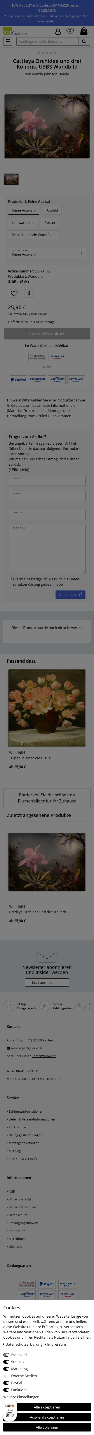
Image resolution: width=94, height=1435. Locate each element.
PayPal (16, 1382)
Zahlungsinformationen (25, 1111)
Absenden (67, 594)
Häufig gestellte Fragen (25, 1135)
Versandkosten (38, 314)
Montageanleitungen (23, 1143)
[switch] (10, 1414)
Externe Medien (24, 1375)
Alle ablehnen (47, 1427)
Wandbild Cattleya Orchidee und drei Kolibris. (38, 909)
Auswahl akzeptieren (47, 1417)
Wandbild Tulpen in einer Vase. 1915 (30, 755)
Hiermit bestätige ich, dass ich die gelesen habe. (46, 582)
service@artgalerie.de (27, 1048)
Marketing (19, 1368)
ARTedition (16, 1239)
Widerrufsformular (22, 1207)
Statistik (17, 1361)
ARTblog (14, 1151)
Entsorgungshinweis (23, 1223)
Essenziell (19, 1354)
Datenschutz (17, 1215)
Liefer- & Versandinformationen (31, 1119)
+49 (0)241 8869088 (24, 1071)
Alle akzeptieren (47, 1407)
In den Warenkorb (47, 334)
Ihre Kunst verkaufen (24, 1159)
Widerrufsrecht (19, 1199)
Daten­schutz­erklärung (24, 1344)
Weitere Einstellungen (21, 1396)
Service (13, 1097)
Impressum (16, 1231)
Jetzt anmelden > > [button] (47, 982)
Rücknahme (17, 1127)
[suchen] (84, 41)
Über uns (15, 1246)
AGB (11, 1191)
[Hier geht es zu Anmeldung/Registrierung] (58, 31)
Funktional (19, 1389)
